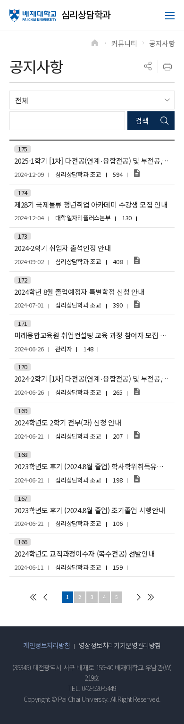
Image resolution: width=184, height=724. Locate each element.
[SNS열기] (148, 66)
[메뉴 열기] (170, 15)
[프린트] (167, 66)
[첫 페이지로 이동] (33, 597)
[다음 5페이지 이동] (139, 597)
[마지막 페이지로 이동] (151, 597)
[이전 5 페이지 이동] (45, 597)
